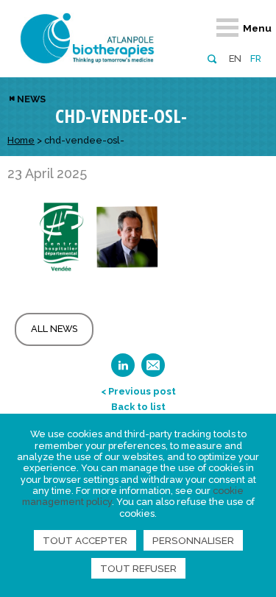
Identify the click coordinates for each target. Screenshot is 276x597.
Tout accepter (85, 540)
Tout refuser (138, 568)
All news (54, 328)
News (31, 99)
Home (21, 140)
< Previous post (138, 391)
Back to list (138, 406)
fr (255, 58)
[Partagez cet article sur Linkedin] (123, 369)
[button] (212, 58)
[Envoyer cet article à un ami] (153, 369)
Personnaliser (193, 540)
